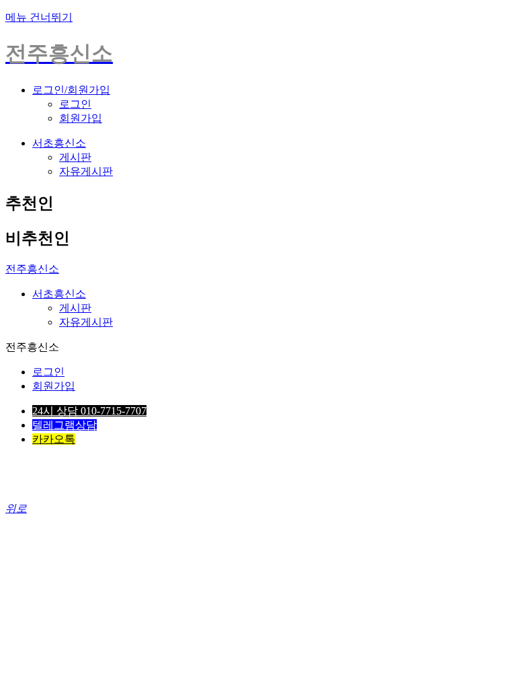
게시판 (75, 157)
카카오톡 (53, 439)
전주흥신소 (32, 269)
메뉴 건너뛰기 (39, 17)
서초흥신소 (59, 143)
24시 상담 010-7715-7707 (89, 410)
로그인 (75, 104)
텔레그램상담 (64, 425)
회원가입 (80, 118)
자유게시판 (86, 171)
